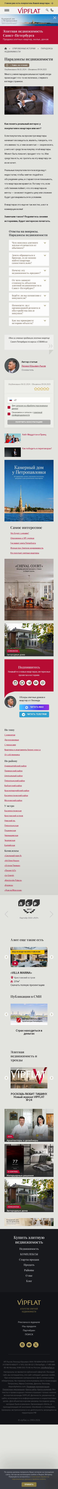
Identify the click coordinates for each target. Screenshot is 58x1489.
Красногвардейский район (16, 791)
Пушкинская (10, 831)
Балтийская (9, 845)
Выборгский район (13, 786)
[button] (6, 10)
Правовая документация (37, 1386)
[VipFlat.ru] (29, 10)
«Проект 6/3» (10, 870)
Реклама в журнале (29, 1322)
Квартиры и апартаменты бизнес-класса (22, 750)
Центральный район (13, 776)
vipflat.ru (24, 1420)
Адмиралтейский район (15, 766)
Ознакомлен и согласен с (27, 414)
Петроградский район (14, 781)
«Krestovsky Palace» (13, 880)
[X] (36, 1344)
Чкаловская (9, 840)
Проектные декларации (14, 1389)
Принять (29, 1485)
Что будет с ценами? (19, 533)
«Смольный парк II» (13, 856)
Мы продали (29, 1326)
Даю (30, 407)
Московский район (13, 800)
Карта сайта (31, 1389)
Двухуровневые (11, 740)
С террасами (10, 745)
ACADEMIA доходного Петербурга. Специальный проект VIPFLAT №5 (29, 1097)
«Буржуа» (8, 885)
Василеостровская (13, 811)
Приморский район (13, 771)
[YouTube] (29, 1344)
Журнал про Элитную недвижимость (26, 548)
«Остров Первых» (12, 866)
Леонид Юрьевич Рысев (34, 366)
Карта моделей (44, 1389)
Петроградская (11, 826)
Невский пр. (9, 821)
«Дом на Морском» (13, 890)
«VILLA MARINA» (21, 973)
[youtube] (36, 682)
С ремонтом (9, 735)
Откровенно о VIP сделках (22, 538)
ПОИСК (29, 1334)
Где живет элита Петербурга (23, 543)
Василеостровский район (16, 796)
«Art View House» (11, 861)
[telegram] (29, 682)
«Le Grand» (9, 875)
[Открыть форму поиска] (47, 10)
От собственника (12, 755)
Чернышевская (11, 835)
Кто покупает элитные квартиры (24, 553)
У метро (9, 805)
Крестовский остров (13, 816)
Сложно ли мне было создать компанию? (29, 1032)
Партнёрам (29, 1330)
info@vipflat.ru (47, 1367)
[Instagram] (15, 682)
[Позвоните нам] (52, 11)
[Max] (22, 682)
